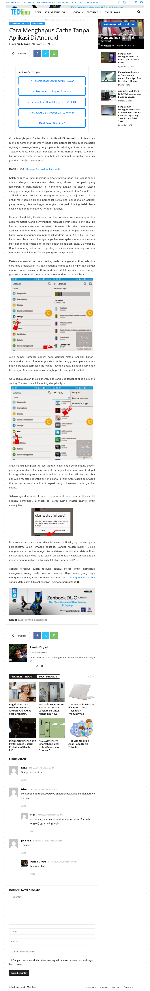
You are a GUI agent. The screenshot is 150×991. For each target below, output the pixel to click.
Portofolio (63, 2)
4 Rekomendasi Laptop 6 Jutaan (52, 91)
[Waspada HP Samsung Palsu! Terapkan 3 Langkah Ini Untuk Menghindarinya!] (52, 692)
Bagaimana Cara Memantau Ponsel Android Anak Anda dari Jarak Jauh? (20, 709)
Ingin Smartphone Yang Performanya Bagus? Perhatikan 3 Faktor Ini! (22, 745)
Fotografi (92, 12)
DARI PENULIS (48, 676)
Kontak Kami (91, 2)
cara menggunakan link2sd (78, 577)
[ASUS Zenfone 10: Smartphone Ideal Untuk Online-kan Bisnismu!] (52, 728)
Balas (23, 780)
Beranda (12, 19)
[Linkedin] (130, 2)
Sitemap (104, 987)
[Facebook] (119, 2)
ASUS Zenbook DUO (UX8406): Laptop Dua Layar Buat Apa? (129, 93)
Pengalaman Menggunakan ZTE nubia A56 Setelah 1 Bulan (128, 58)
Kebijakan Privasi (46, 2)
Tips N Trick (40, 620)
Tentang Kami (13, 2)
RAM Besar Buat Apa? (52, 123)
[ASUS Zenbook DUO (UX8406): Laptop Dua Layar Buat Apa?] (108, 95)
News (38, 12)
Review (76, 12)
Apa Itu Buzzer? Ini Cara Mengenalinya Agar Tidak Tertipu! (118, 37)
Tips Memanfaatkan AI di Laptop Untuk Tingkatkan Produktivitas (81, 709)
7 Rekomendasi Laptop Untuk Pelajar (52, 80)
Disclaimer (28, 2)
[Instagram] (124, 2)
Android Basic (25, 620)
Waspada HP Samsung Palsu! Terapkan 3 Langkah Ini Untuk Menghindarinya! (51, 709)
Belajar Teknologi (54, 12)
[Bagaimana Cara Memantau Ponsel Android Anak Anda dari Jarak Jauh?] (22, 692)
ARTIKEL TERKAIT (23, 676)
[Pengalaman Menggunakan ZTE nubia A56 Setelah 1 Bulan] (108, 57)
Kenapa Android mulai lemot (42, 169)
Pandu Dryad (23, 43)
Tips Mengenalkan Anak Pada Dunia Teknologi (78, 744)
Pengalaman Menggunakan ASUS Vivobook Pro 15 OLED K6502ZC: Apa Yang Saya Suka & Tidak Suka (129, 114)
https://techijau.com (38, 653)
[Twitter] (136, 2)
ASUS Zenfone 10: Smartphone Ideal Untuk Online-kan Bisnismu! (49, 745)
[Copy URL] (62, 53)
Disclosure (91, 987)
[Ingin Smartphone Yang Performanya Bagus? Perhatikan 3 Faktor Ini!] (22, 728)
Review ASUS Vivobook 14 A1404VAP (52, 112)
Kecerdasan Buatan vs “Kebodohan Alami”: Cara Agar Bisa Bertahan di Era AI (129, 77)
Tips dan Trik (38, 23)
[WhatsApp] (54, 53)
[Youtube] (141, 2)
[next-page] (93, 676)
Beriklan (77, 2)
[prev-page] (89, 676)
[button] (139, 12)
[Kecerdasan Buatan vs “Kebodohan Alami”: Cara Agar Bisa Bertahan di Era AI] (108, 76)
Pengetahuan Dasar (28, 19)
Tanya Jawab (112, 12)
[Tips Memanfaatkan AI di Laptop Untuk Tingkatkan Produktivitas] (81, 692)
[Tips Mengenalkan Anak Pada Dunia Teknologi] (81, 728)
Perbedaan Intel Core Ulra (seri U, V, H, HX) (52, 102)
